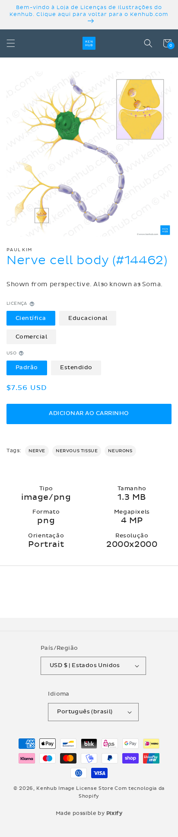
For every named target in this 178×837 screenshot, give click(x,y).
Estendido (76, 367)
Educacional (88, 318)
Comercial (32, 336)
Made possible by (89, 813)
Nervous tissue (77, 451)
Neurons (120, 451)
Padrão (27, 367)
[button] (10, 43)
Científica (31, 318)
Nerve (37, 451)
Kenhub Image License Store (74, 788)
